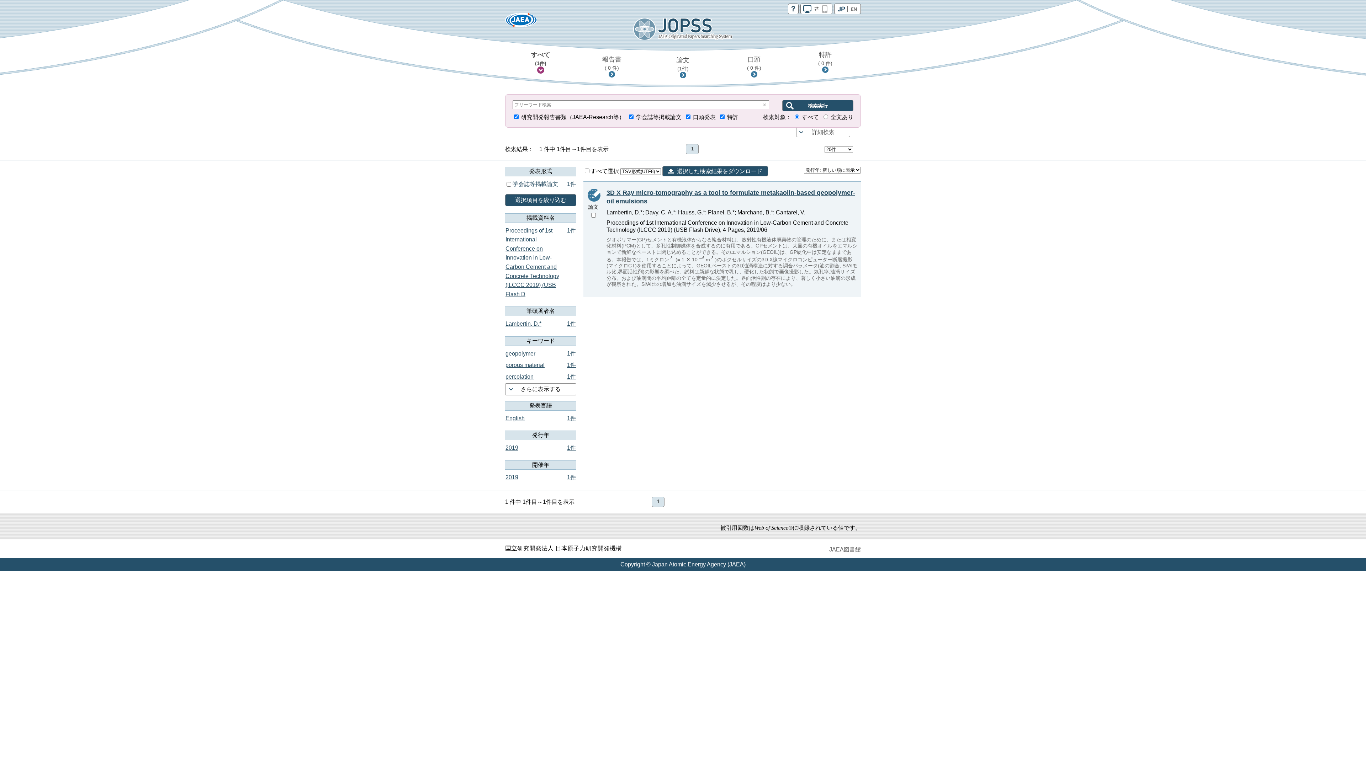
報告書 (611, 63)
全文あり (842, 117)
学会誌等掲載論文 (659, 117)
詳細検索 (823, 132)
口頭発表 (704, 117)
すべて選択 (605, 171)
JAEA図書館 (845, 549)
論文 (683, 64)
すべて (540, 58)
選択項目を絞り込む (540, 200)
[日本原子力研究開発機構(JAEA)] (521, 22)
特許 (825, 58)
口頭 (754, 63)
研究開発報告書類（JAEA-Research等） (573, 117)
